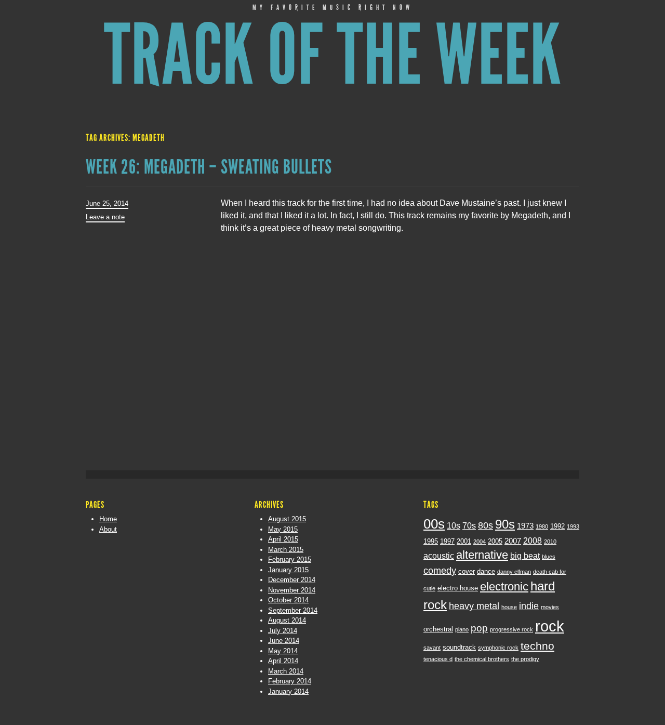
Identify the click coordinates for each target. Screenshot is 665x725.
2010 (550, 541)
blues (548, 556)
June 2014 (283, 640)
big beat (525, 555)
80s (485, 525)
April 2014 (283, 661)
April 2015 (283, 539)
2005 (495, 541)
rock (549, 626)
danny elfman (514, 572)
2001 (464, 541)
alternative (482, 554)
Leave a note (105, 217)
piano (462, 629)
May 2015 (283, 529)
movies (550, 607)
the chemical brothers (482, 659)
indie (529, 606)
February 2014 (289, 681)
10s (453, 525)
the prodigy (525, 659)
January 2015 (288, 570)
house (509, 607)
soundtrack (459, 647)
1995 (430, 541)
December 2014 (291, 580)
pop (479, 628)
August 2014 (287, 620)
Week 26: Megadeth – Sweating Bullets (209, 167)
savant (432, 647)
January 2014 (288, 691)
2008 (532, 540)
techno (537, 646)
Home (108, 519)
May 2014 (283, 651)
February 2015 (289, 559)
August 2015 (287, 519)
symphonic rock (498, 647)
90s (505, 524)
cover (466, 571)
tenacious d (438, 659)
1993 (573, 526)
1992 (557, 526)
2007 (512, 541)
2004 (479, 541)
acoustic (438, 555)
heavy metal (474, 606)
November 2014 (291, 590)
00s (434, 524)
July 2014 (282, 631)
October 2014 (288, 600)
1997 (447, 541)
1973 (525, 526)
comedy (439, 570)
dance (486, 571)
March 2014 (285, 671)
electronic (504, 586)
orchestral (438, 629)
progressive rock (511, 629)
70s (469, 525)
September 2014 (292, 610)
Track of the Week (333, 55)
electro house (457, 588)
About (108, 529)
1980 (542, 526)
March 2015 (285, 549)
